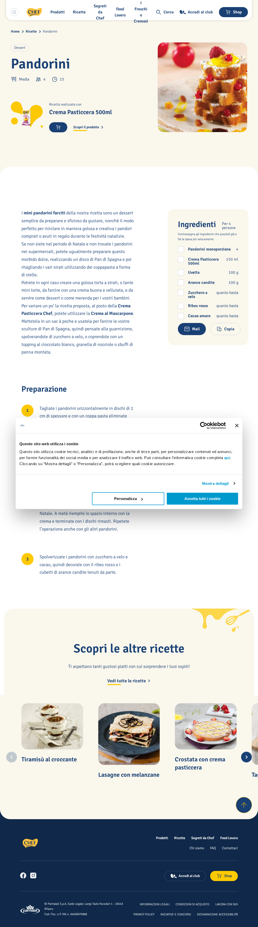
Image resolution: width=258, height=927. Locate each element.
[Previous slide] (11, 757)
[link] (23, 875)
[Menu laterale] (14, 12)
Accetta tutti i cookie (202, 498)
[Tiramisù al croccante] (52, 726)
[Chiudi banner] (237, 425)
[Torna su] (244, 805)
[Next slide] (246, 757)
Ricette (31, 31)
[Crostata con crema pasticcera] (205, 726)
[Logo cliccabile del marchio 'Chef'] (34, 12)
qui (227, 458)
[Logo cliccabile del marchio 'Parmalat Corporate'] (30, 909)
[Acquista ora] (58, 127)
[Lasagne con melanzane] (129, 734)
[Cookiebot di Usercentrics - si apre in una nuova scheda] (204, 425)
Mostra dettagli (215, 483)
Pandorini (50, 31)
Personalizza (125, 498)
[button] (58, 12)
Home (15, 31)
